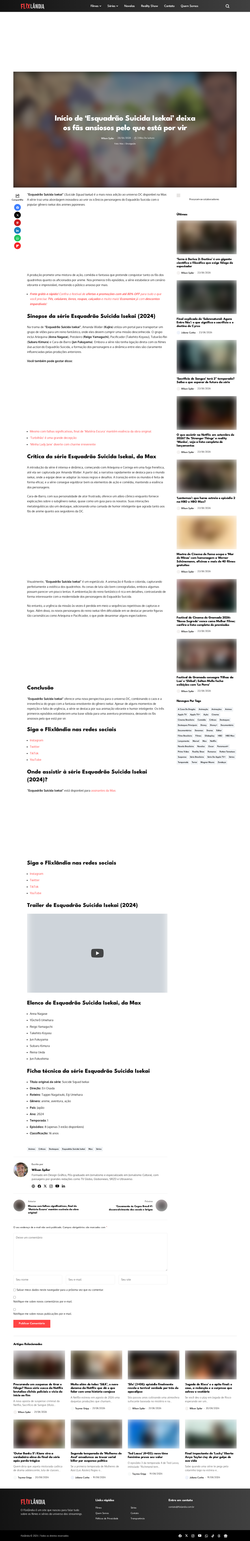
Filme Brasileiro (185, 736)
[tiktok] (213, 1535)
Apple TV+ (195, 715)
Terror (194, 762)
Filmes (198, 736)
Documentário (227, 725)
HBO (220, 736)
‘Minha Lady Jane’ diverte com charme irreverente (63, 444)
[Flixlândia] (32, 6)
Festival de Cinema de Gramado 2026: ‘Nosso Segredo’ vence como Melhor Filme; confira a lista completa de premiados (206, 621)
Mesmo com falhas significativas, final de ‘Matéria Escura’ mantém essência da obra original (90, 431)
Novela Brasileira (186, 747)
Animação (203, 709)
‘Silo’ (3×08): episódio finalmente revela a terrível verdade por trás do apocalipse (153, 1388)
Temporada (183, 762)
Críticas (42, 1149)
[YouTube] (199, 1535)
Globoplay (209, 736)
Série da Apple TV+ (216, 757)
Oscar (211, 747)
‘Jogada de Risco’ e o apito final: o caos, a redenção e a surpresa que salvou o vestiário (208, 1388)
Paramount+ (222, 747)
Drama (210, 731)
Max (91, 1149)
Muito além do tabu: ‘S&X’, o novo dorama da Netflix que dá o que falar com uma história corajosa (94, 1388)
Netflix (213, 741)
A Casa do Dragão (186, 709)
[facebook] (180, 1535)
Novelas (201, 747)
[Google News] (225, 1535)
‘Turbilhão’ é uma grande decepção (53, 438)
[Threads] (219, 1535)
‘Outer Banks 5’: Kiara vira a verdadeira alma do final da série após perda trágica (36, 1457)
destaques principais (187, 725)
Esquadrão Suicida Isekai (73, 1149)
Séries (99, 1149)
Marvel (196, 741)
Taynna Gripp (82, 1408)
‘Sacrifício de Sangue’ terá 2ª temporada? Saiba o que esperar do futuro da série (205, 380)
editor (219, 731)
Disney (204, 725)
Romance (212, 752)
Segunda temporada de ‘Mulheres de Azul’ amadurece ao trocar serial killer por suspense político (96, 1457)
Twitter (35, 746)
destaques (54, 1149)
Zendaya (222, 762)
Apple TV (182, 715)
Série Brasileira (197, 757)
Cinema (215, 715)
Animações (217, 709)
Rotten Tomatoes (227, 752)
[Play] (97, 953)
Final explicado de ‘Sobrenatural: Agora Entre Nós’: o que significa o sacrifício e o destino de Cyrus (205, 322)
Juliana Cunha (188, 333)
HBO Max (230, 736)
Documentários (184, 731)
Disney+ (213, 725)
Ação (206, 715)
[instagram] (192, 1535)
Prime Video (183, 752)
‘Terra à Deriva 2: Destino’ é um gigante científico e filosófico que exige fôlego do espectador (205, 263)
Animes (31, 1149)
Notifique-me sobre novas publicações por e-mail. (42, 1313)
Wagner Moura (207, 762)
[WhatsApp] (206, 1535)
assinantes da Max (103, 790)
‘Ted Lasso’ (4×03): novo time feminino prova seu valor (148, 1455)
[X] (186, 1535)
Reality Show (198, 752)
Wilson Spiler (107, 138)
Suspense (182, 757)
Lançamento (183, 741)
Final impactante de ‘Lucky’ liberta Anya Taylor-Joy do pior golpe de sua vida (209, 1457)
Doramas (199, 731)
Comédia (202, 720)
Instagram (36, 740)
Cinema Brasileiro (186, 720)
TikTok (34, 753)
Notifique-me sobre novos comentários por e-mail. (42, 1301)
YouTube (35, 759)
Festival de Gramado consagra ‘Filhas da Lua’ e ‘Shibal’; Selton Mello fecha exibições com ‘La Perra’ (205, 681)
